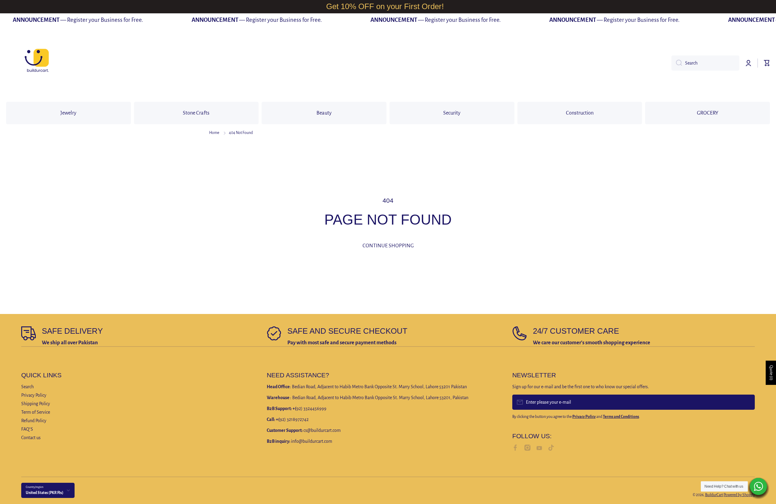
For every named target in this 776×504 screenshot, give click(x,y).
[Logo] (36, 63)
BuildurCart (714, 495)
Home (214, 133)
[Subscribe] (747, 402)
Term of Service (35, 412)
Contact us (31, 437)
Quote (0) (771, 372)
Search (27, 386)
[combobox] (705, 63)
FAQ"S (27, 429)
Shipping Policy (35, 403)
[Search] (676, 63)
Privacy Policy (33, 395)
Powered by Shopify (739, 495)
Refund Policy (33, 420)
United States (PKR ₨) (44, 493)
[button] (767, 63)
